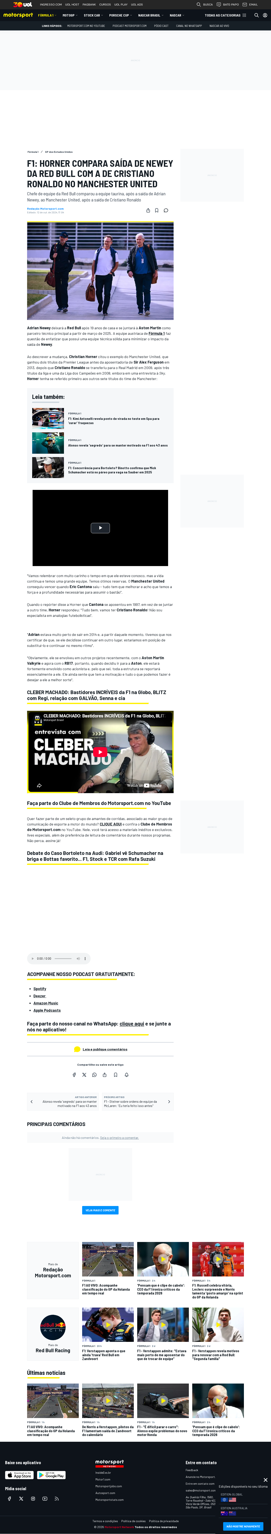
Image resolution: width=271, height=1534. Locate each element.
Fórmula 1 (45, 15)
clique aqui (132, 1023)
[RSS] (57, 1498)
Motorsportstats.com (109, 1499)
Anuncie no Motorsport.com (203, 1477)
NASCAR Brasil (149, 15)
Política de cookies (133, 1521)
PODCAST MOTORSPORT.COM (130, 26)
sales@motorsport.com (201, 1490)
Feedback (192, 1470)
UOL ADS (137, 4)
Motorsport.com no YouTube (86, 26)
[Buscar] (256, 15)
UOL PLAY (121, 4)
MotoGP (69, 15)
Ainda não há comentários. (100, 1138)
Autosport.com (105, 1493)
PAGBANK (89, 4)
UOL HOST (72, 4)
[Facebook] (74, 1075)
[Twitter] (84, 1075)
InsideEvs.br (103, 1472)
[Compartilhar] (148, 210)
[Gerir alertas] (126, 1075)
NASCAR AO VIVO (219, 26)
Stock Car (92, 15)
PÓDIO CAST (161, 26)
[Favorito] (156, 210)
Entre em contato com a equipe (206, 1483)
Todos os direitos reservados (156, 1527)
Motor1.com (102, 1479)
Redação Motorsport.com (45, 208)
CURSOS (105, 4)
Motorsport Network (119, 1527)
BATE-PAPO (231, 4)
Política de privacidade (164, 1521)
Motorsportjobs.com (108, 1486)
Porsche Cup (119, 15)
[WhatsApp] (94, 1075)
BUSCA (208, 4)
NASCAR (175, 15)
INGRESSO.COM (51, 4)
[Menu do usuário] (265, 15)
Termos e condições (105, 1521)
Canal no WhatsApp (189, 26)
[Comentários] (167, 210)
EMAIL (253, 4)
